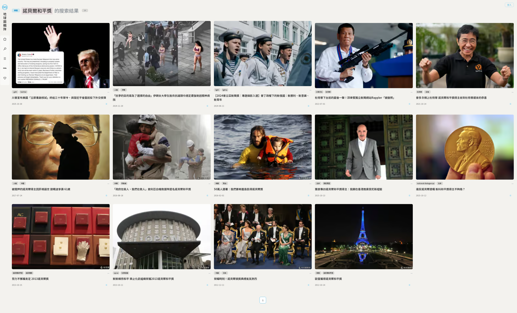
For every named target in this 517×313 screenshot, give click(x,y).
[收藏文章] (106, 104)
